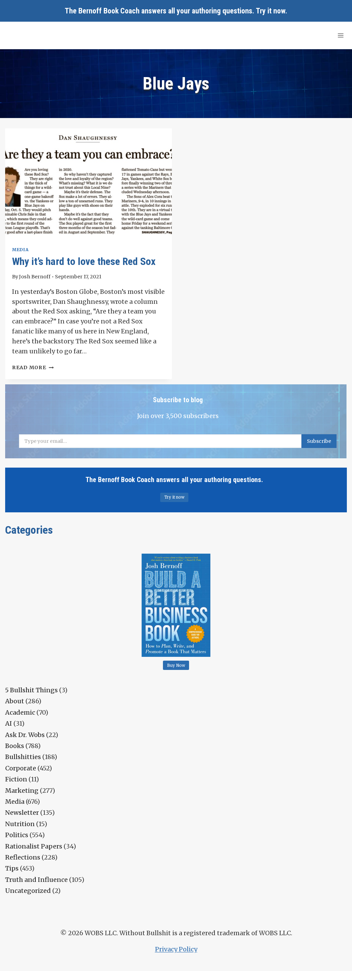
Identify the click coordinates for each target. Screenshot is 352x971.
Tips (12, 868)
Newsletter (22, 813)
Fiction (16, 779)
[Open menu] (340, 35)
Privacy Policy (176, 949)
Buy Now (176, 665)
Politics (16, 835)
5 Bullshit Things (31, 690)
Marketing (21, 790)
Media (20, 249)
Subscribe (319, 441)
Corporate (20, 768)
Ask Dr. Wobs (25, 735)
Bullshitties (23, 757)
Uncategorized (28, 891)
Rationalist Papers (33, 846)
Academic (20, 712)
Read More (33, 367)
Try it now (270, 11)
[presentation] (88, 183)
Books (14, 746)
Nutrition (20, 824)
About (14, 701)
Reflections (22, 857)
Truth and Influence (36, 880)
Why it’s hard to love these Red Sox (84, 261)
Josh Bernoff (35, 277)
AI (8, 723)
